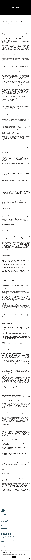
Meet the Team (3, 526)
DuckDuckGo (14, 249)
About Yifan (2, 525)
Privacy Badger (11, 249)
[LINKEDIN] (4, 534)
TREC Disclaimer (3, 541)
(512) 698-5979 (12, 536)
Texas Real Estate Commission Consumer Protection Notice (8, 539)
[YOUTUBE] (6, 534)
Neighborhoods (3, 529)
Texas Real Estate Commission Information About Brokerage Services (9, 540)
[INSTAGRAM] (2, 534)
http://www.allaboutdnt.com (22, 238)
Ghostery (18, 249)
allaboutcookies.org (7, 245)
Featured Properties (4, 528)
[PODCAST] (10, 534)
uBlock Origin (21, 249)
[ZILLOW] (8, 534)
